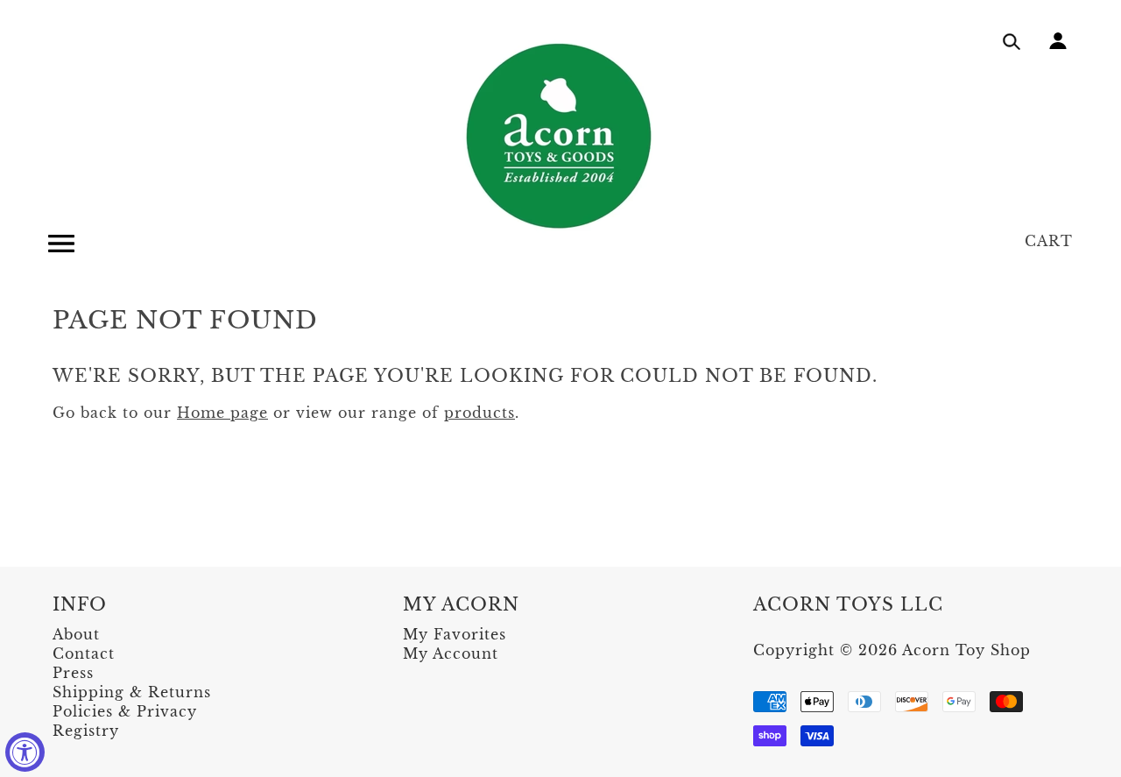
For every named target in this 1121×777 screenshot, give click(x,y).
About (76, 634)
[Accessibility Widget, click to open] (25, 752)
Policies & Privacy (125, 711)
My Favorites (454, 634)
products (479, 412)
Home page (222, 412)
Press (73, 673)
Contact (84, 653)
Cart (1049, 241)
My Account (450, 653)
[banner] (560, 135)
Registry (86, 730)
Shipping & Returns (132, 692)
